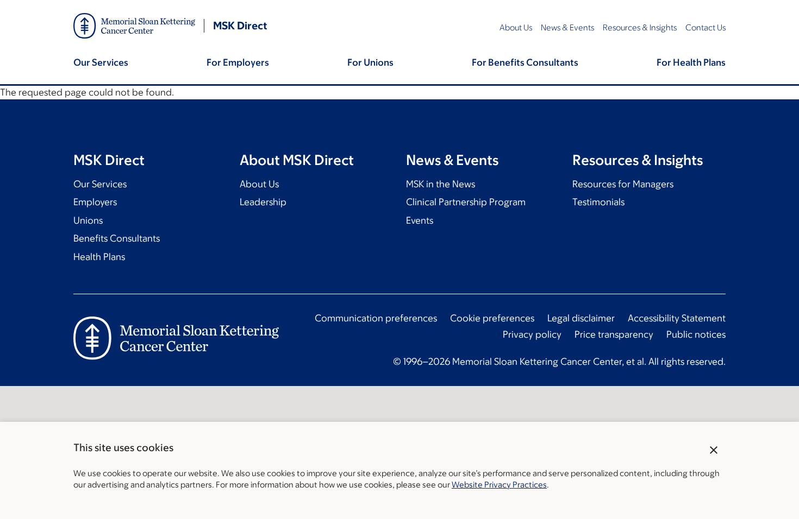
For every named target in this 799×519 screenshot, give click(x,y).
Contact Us (705, 27)
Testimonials (598, 202)
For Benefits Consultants (525, 62)
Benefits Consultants (116, 238)
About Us (516, 27)
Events (419, 220)
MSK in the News (440, 184)
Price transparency (614, 334)
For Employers (238, 62)
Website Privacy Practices (499, 484)
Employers (95, 202)
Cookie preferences (492, 318)
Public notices (696, 334)
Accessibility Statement (677, 318)
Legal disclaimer (581, 318)
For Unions (370, 62)
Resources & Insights (640, 27)
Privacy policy (532, 334)
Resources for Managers (622, 184)
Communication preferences (376, 318)
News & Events (567, 27)
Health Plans (99, 256)
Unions (88, 220)
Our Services (100, 62)
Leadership (263, 202)
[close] (714, 450)
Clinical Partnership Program (466, 202)
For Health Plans (691, 62)
